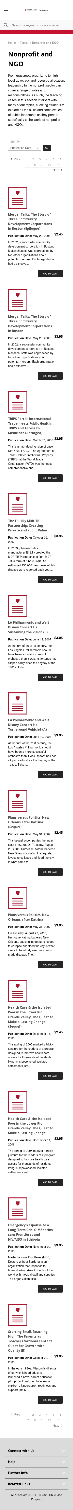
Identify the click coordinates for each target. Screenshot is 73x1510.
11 (58, 165)
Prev (16, 159)
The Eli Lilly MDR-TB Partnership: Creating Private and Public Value (27, 525)
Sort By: (15, 142)
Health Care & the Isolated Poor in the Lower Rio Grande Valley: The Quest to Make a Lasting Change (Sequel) (30, 1016)
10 (49, 165)
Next (56, 170)
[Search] (4, 25)
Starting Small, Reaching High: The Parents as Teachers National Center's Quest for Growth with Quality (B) (30, 1341)
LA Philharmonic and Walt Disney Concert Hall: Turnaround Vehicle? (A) (28, 725)
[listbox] (24, 148)
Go (46, 147)
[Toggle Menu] (5, 10)
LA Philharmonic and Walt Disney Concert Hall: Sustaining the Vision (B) (28, 627)
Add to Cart (50, 273)
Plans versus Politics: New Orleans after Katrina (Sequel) (28, 822)
